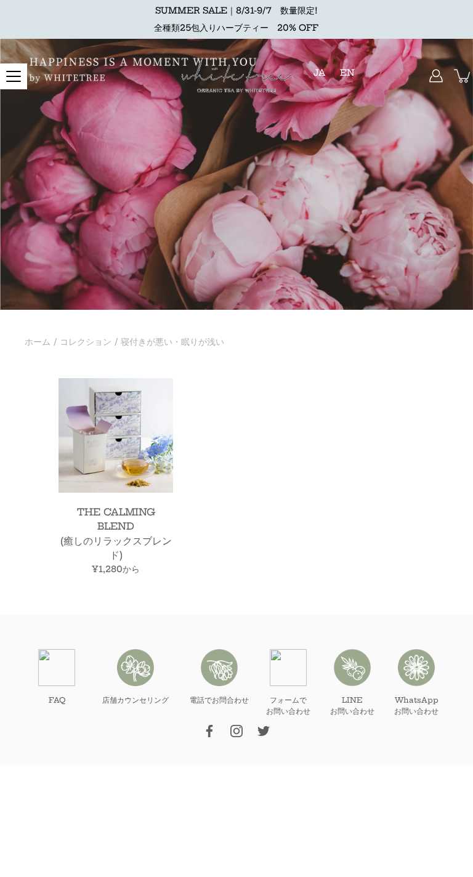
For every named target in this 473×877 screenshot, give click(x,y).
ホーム (38, 341)
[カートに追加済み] (463, 76)
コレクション (85, 341)
